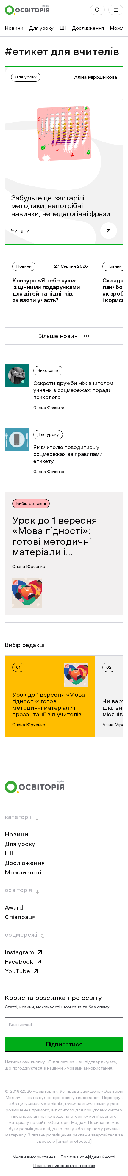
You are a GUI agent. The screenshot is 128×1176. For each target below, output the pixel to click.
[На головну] (27, 10)
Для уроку (41, 28)
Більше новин (58, 336)
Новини (14, 28)
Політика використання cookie (64, 1166)
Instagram (19, 952)
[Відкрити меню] (115, 10)
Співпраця (20, 917)
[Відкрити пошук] (97, 10)
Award (14, 907)
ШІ (63, 28)
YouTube (17, 971)
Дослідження (88, 28)
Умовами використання (88, 1068)
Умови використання (34, 1157)
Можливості (23, 872)
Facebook (19, 962)
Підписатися (64, 1044)
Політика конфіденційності (87, 1157)
